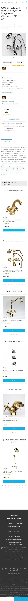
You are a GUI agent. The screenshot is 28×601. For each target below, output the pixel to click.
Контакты (19, 523)
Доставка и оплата (14, 518)
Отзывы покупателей (14, 526)
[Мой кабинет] (22, 2)
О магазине (14, 515)
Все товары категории (8, 101)
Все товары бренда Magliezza (10, 103)
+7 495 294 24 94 (14, 536)
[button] (13, 57)
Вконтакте (10, 531)
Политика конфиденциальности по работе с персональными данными (15, 549)
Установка (9, 523)
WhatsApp (18, 531)
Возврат (19, 521)
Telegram (14, 531)
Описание (6, 141)
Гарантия (9, 521)
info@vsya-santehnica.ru (15, 539)
